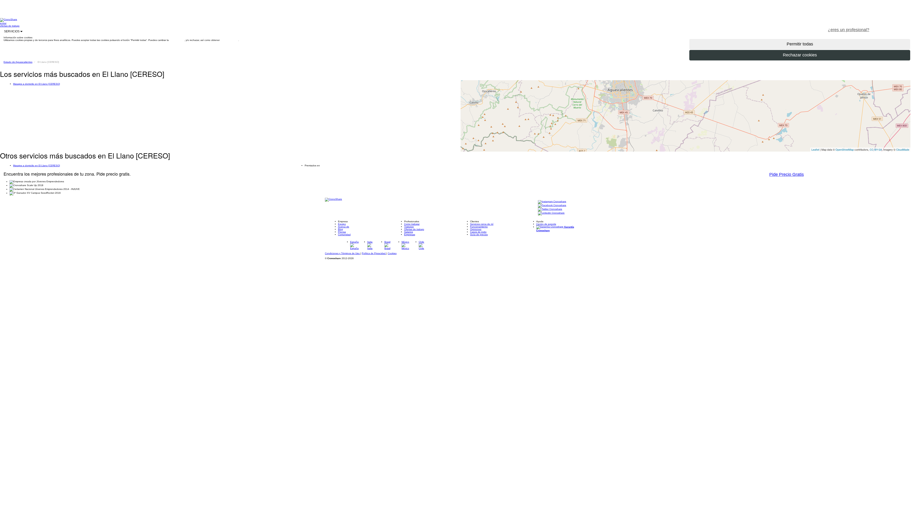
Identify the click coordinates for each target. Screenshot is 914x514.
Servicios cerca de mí (481, 224)
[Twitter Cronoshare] (550, 209)
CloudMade (902, 149)
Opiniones (475, 229)
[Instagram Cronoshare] (552, 201)
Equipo (342, 224)
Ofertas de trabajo (414, 229)
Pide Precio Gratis (786, 174)
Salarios (408, 232)
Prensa (342, 232)
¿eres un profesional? (848, 29)
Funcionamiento (479, 226)
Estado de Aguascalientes (18, 62)
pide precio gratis (893, 27)
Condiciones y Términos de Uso (342, 253)
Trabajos (409, 226)
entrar (3, 23)
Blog (340, 229)
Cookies (392, 253)
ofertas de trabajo (10, 26)
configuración (176, 40)
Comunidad (344, 234)
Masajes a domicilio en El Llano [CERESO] (36, 84)
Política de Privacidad (374, 253)
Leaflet (815, 149)
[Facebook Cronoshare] (552, 205)
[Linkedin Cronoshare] (551, 213)
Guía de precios (479, 234)
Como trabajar (412, 224)
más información (229, 40)
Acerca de (343, 226)
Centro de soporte (546, 224)
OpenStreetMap (844, 149)
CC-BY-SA (876, 149)
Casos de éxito (478, 232)
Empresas (409, 234)
